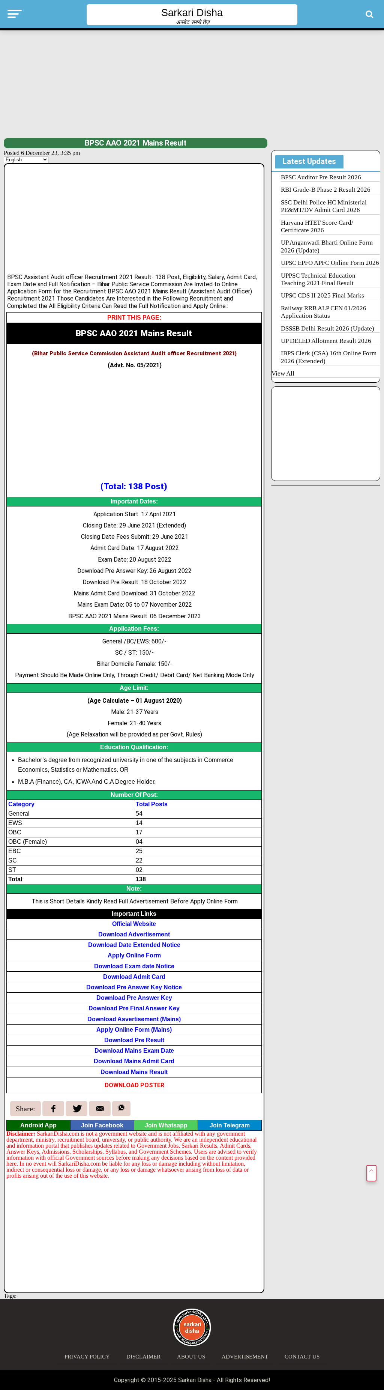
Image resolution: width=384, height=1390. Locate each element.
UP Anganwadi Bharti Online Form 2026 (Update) (327, 246)
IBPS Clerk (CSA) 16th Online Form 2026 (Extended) (328, 357)
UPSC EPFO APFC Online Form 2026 (330, 262)
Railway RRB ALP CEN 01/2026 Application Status (323, 312)
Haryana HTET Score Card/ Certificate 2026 (317, 226)
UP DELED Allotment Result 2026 (326, 340)
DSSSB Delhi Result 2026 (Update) (327, 328)
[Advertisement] (192, 83)
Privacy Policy (87, 1357)
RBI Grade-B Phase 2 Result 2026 (325, 189)
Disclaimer (143, 1357)
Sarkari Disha (192, 12)
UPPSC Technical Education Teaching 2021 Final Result (318, 279)
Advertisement (245, 1357)
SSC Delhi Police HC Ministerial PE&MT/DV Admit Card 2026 (324, 206)
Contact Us (302, 1357)
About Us (191, 1357)
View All (283, 373)
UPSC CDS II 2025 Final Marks (322, 295)
